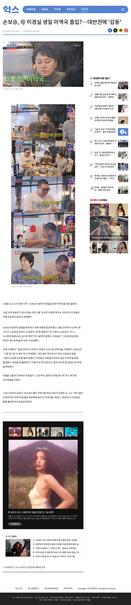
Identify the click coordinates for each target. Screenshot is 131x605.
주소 (126, 30)
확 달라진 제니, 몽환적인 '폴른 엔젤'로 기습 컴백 (31, 512)
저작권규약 (68, 588)
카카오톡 (121, 30)
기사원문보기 (15, 524)
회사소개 (18, 588)
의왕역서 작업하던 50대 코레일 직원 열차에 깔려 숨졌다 (57, 544)
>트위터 (115, 30)
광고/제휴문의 (33, 588)
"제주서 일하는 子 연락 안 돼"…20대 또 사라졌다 (55, 548)
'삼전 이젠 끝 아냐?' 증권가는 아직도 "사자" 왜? (54, 556)
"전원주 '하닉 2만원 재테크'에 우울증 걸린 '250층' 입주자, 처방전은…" (64, 540)
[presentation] (6, 432)
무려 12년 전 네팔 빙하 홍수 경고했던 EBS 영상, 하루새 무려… (60, 552)
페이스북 (110, 30)
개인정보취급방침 (51, 588)
